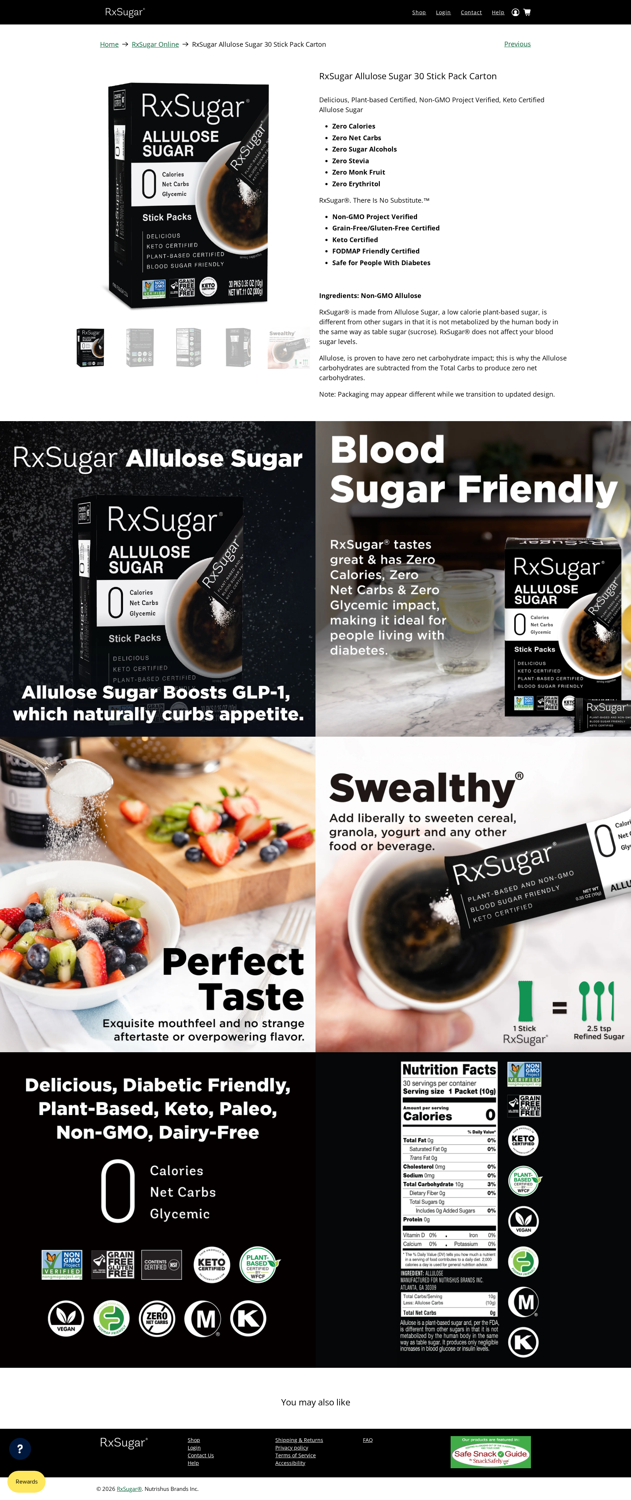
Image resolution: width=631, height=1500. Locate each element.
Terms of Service (295, 1455)
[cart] (527, 12)
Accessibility (290, 1462)
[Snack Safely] (491, 1466)
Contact (471, 12)
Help (498, 12)
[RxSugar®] (125, 12)
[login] (515, 12)
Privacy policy (291, 1447)
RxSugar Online (155, 44)
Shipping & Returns (299, 1439)
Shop (419, 12)
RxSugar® (129, 1488)
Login (443, 12)
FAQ (368, 1439)
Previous (517, 43)
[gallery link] (188, 195)
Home (109, 44)
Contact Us (201, 1455)
